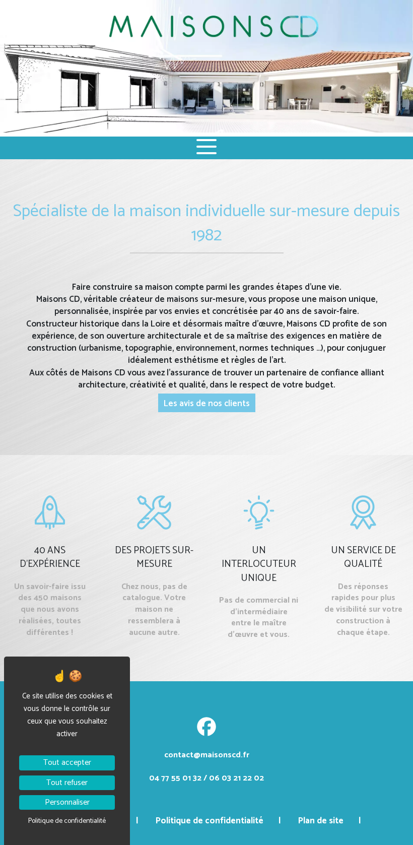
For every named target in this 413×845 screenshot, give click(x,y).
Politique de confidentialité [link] (67, 821)
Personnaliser (67, 802)
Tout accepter (67, 762)
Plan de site (320, 821)
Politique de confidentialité (209, 821)
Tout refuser (67, 783)
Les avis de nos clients (207, 404)
